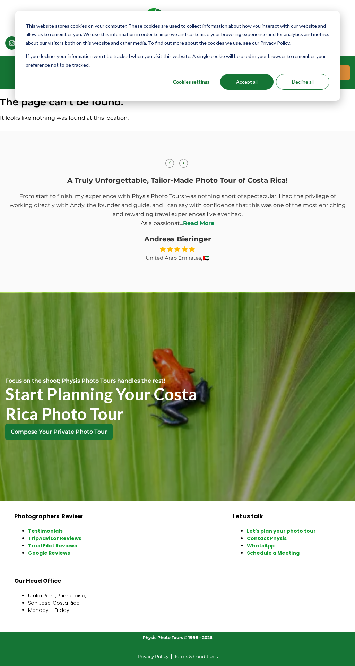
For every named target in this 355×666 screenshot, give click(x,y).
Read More (198, 223)
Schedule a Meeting (273, 552)
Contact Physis (267, 538)
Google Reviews (49, 552)
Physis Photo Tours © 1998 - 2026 (177, 637)
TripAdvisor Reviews (54, 538)
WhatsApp (261, 545)
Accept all (247, 82)
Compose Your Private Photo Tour (59, 431)
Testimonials (45, 531)
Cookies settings (191, 82)
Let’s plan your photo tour (281, 531)
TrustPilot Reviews (52, 545)
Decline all (303, 82)
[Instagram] (11, 43)
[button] (183, 163)
